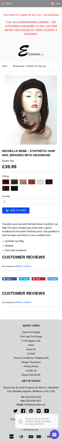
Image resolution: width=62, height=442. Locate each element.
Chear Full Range (31, 332)
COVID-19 (31, 370)
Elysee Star (33, 430)
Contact (31, 353)
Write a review (23, 266)
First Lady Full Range (31, 336)
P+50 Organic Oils (31, 341)
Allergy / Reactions (31, 362)
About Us (31, 349)
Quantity (6, 196)
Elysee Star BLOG (31, 375)
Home (4, 66)
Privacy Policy (31, 366)
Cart (57, 3)
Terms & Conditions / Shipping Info (31, 358)
